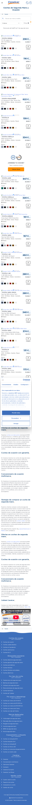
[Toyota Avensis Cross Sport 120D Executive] (16, 214)
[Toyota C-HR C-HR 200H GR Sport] (16, 252)
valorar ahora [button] (16, 169)
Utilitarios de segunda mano (11, 685)
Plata (2, 46)
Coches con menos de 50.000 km (12, 703)
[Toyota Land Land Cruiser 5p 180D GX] (16, 176)
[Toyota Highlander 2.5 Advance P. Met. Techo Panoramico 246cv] (16, 95)
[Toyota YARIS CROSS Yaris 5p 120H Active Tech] (16, 290)
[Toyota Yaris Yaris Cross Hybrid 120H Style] (16, 328)
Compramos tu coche (9, 785)
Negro (3, 243)
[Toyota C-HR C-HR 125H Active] (16, 271)
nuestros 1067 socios (15, 393)
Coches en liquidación (9, 647)
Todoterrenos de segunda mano (12, 680)
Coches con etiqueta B (9, 744)
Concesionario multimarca (10, 762)
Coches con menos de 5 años (11, 708)
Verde (3, 185)
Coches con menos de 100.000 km (13, 705)
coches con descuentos (13, 435)
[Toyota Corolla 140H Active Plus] (16, 135)
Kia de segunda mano (9, 731)
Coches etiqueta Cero (9, 741)
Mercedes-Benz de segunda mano (12, 721)
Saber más (27, 607)
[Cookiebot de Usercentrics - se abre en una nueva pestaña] (23, 380)
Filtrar (27, 23)
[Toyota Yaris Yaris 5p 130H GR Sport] (16, 309)
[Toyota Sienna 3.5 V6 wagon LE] (16, 36)
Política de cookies (24, 794)
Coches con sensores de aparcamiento (14, 749)
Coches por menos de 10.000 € (12, 700)
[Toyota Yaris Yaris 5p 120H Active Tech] (16, 75)
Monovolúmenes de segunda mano (13, 688)
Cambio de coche (8, 787)
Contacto (5, 767)
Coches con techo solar (9, 752)
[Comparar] (28, 46)
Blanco (3, 85)
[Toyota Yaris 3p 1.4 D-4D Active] (16, 55)
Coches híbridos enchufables (11, 670)
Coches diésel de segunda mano (12, 660)
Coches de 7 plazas (8, 693)
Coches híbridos (7, 667)
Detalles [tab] (16, 384)
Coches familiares (8, 690)
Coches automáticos (9, 665)
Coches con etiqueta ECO (10, 739)
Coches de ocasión (8, 642)
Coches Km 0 (7, 652)
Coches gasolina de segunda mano (13, 662)
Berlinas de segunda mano (10, 683)
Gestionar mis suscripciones (17, 797)
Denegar (16, 423)
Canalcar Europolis (8, 769)
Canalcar (5, 759)
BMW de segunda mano (10, 729)
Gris (2, 65)
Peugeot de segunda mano (10, 723)
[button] (27, 2)
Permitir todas (16, 412)
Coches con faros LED (9, 746)
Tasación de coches (8, 782)
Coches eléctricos (8, 673)
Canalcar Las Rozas (8, 772)
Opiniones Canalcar (8, 764)
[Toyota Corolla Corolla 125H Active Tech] (16, 195)
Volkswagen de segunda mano (12, 718)
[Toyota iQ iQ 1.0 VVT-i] (16, 116)
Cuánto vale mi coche (9, 779)
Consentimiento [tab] (6, 384)
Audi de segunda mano (9, 726)
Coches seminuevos (8, 649)
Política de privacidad (14, 794)
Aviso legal (6, 794)
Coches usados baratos (9, 644)
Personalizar (15, 418)
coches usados (21, 520)
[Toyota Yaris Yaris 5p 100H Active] (16, 233)
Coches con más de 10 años (11, 711)
